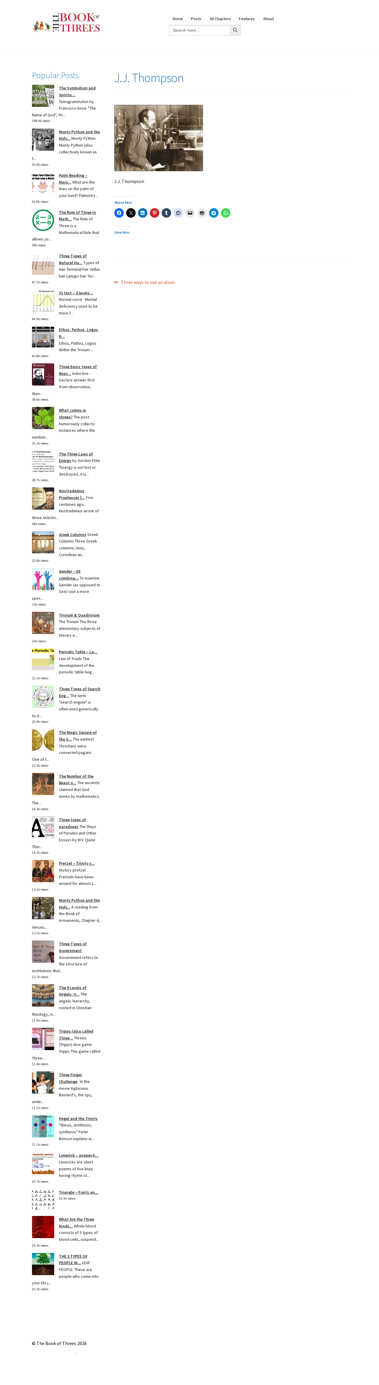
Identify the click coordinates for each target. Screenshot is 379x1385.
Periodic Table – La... (78, 651)
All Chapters (220, 18)
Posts (196, 18)
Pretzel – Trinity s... (77, 863)
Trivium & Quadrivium (79, 615)
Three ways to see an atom (148, 282)
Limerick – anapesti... (79, 1155)
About (268, 18)
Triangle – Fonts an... (78, 1192)
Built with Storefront (53, 1351)
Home (178, 18)
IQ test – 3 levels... (76, 293)
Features (247, 18)
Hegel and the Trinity (78, 1118)
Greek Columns (72, 534)
